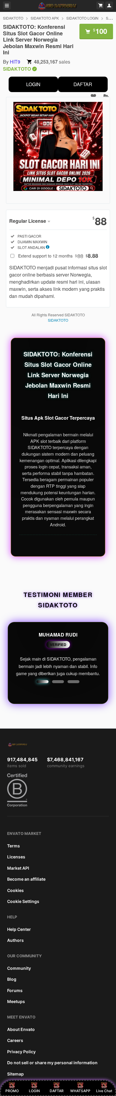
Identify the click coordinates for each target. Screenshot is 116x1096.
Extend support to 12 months (58, 255)
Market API (18, 868)
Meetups (16, 1001)
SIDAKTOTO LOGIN (82, 17)
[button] (42, 681)
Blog (11, 979)
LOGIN (33, 84)
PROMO (12, 1091)
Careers (15, 1040)
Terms (13, 845)
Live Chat (104, 1091)
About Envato (21, 1029)
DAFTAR (82, 84)
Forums (15, 990)
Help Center (19, 929)
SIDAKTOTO (13, 17)
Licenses (16, 856)
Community (19, 968)
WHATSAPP (80, 1091)
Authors (15, 940)
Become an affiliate (26, 879)
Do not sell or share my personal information (52, 1062)
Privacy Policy (21, 1051)
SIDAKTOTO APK (45, 17)
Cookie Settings (23, 901)
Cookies (15, 890)
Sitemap (15, 1073)
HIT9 (15, 61)
